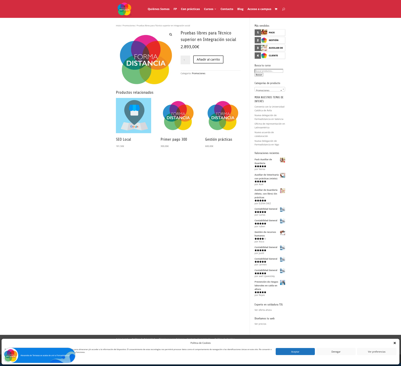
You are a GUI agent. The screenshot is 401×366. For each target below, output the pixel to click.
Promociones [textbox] (269, 90)
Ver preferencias (376, 351)
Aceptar (295, 351)
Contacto (227, 9)
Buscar (259, 74)
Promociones (129, 25)
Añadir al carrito (208, 59)
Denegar (336, 351)
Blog (240, 9)
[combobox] (270, 89)
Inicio (118, 25)
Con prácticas (190, 9)
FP (175, 9)
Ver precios (260, 323)
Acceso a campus (259, 9)
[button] (171, 34)
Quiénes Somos (158, 9)
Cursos (208, 9)
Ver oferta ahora (263, 309)
